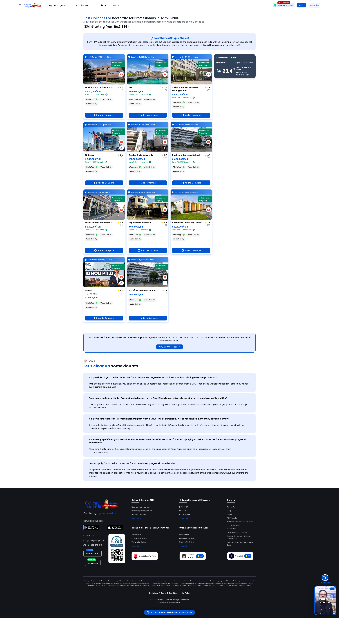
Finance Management (140, 507)
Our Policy (185, 593)
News (229, 514)
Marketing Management (141, 510)
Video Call (105, 99)
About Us (115, 5)
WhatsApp (90, 99)
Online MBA (136, 535)
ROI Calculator (233, 518)
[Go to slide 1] (100, 82)
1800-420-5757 (92, 553)
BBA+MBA (183, 510)
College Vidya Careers (237, 532)
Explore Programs (57, 5)
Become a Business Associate (240, 521)
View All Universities (168, 347)
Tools (100, 5)
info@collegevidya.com (94, 540)
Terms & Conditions (169, 593)
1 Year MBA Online (138, 542)
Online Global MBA (139, 538)
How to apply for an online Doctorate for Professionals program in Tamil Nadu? (132, 463)
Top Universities (82, 5)
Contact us (231, 529)
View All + (136, 518)
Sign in (301, 5)
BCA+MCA (183, 507)
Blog (229, 510)
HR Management (138, 514)
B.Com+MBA (184, 514)
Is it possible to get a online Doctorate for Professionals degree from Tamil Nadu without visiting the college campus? (153, 377)
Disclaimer (153, 593)
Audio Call (90, 103)
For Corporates (233, 525)
